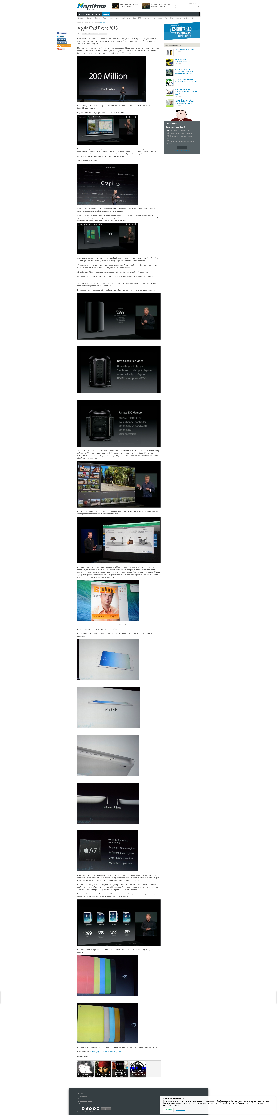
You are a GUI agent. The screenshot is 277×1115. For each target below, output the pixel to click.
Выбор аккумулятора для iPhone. (184, 50)
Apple (117, 18)
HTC (139, 18)
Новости (106, 14)
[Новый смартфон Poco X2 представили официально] (170, 63)
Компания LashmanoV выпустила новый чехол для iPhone (160, 5)
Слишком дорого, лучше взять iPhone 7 (181, 133)
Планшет (97, 18)
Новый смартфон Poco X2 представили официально (182, 60)
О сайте (80, 1093)
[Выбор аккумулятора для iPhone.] (170, 53)
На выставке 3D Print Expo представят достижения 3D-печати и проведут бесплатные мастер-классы (186, 92)
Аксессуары (96, 14)
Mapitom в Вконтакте (94, 1108)
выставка (178, 18)
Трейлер (186, 18)
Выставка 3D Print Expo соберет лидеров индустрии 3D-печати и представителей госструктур (184, 102)
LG (192, 18)
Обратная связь (82, 1096)
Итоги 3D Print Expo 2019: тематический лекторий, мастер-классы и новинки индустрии (184, 71)
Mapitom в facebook (90, 1108)
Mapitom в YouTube (98, 1108)
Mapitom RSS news (83, 1108)
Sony (134, 18)
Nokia (171, 18)
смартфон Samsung (149, 18)
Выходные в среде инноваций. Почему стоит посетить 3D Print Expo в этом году (186, 81)
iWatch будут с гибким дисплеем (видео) (106, 1051)
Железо (81, 14)
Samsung (89, 18)
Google (160, 18)
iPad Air (95, 34)
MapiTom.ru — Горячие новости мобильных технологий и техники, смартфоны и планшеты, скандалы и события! (91, 6)
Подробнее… (180, 1110)
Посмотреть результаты (182, 150)
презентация (103, 34)
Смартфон (81, 18)
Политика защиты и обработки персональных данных (88, 1100)
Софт (88, 14)
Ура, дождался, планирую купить (179, 130)
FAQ (79, 1103)
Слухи (111, 18)
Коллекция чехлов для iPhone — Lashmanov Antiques (130, 5)
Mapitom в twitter (87, 1108)
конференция (126, 18)
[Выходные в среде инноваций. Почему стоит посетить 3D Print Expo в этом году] (170, 83)
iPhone (105, 18)
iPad (166, 18)
